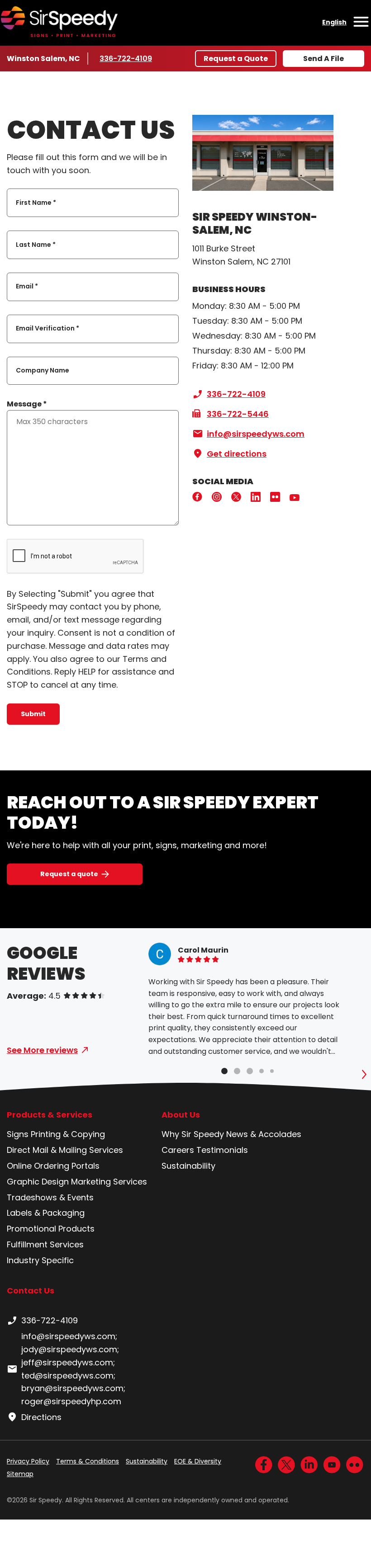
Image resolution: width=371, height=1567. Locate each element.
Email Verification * (47, 328)
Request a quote (69, 873)
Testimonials (222, 1150)
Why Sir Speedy (193, 1134)
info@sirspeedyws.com (255, 433)
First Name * (36, 202)
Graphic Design (38, 1181)
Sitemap (20, 1473)
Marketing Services (109, 1181)
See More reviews (42, 1050)
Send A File (323, 58)
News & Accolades (263, 1134)
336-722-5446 (238, 414)
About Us (181, 1115)
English (334, 22)
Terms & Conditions (87, 1461)
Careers (178, 1150)
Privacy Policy (28, 1461)
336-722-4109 (126, 58)
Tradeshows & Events (50, 1197)
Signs (18, 1134)
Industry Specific (40, 1260)
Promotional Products (51, 1228)
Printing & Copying (68, 1134)
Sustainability (188, 1165)
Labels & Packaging (46, 1212)
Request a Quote (236, 58)
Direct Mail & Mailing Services (65, 1150)
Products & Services (49, 1115)
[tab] (224, 1071)
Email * (27, 286)
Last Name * (36, 244)
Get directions (236, 453)
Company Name (42, 370)
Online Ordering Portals (53, 1165)
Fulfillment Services (45, 1244)
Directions (41, 1417)
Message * (27, 404)
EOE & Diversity (197, 1461)
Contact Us (30, 1290)
